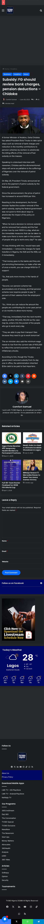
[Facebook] (4, 376)
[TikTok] (26, 766)
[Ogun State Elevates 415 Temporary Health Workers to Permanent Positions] (11, 438)
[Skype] (10, 381)
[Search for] (41, 11)
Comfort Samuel (11, 99)
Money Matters (8, 841)
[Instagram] (23, 766)
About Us (5, 773)
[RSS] (32, 766)
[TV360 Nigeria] (10, 10)
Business (7, 74)
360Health (6, 848)
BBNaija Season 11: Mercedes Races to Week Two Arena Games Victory (31, 476)
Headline (13, 69)
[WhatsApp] (29, 766)
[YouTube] (20, 766)
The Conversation (9, 818)
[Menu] (3, 11)
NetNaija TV (6, 798)
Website (5, 562)
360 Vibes (6, 860)
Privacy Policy (7, 777)
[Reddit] (34, 376)
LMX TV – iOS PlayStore (11, 790)
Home (6, 69)
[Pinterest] (28, 376)
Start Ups (5, 837)
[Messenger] (16, 381)
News (26, 74)
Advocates (6, 844)
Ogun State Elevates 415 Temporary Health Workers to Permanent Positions (11, 449)
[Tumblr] (22, 376)
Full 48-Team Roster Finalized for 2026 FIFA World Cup (11, 485)
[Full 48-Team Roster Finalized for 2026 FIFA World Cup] (11, 470)
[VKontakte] (4, 381)
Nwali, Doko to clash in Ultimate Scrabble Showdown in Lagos (32, 447)
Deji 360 (5, 814)
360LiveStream (8, 811)
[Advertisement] (22, 40)
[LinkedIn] (16, 376)
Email (5, 551)
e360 (4, 856)
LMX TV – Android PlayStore (13, 794)
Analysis (5, 852)
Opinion (5, 876)
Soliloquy (5, 873)
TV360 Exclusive (8, 826)
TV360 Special (8, 822)
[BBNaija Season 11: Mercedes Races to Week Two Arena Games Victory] (32, 465)
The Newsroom (8, 833)
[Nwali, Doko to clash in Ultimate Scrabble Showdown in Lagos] (32, 437)
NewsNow (6, 829)
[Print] (28, 381)
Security (5, 880)
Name (5, 541)
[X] (10, 376)
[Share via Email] (22, 381)
